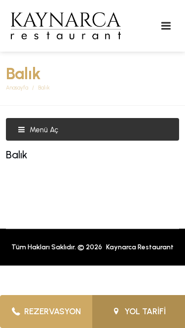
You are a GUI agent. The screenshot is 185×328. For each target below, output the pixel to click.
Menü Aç (43, 129)
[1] (165, 26)
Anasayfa (17, 88)
